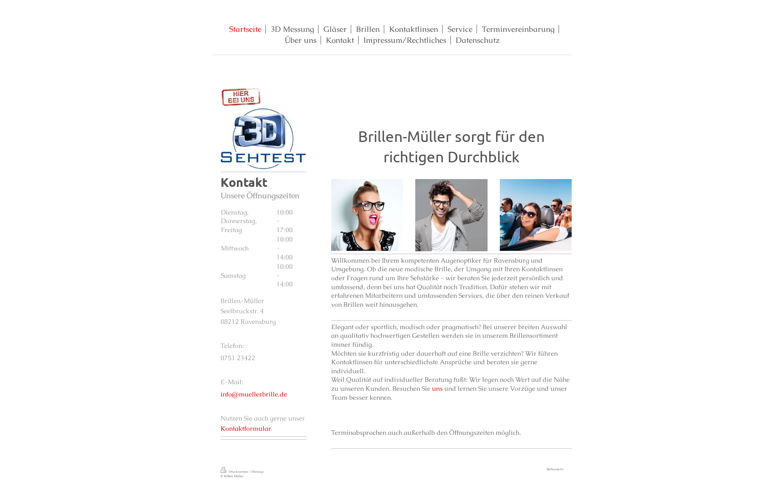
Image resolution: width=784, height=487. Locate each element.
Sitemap (258, 471)
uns (437, 388)
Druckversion (238, 471)
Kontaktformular (245, 428)
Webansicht (555, 469)
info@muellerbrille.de (253, 394)
